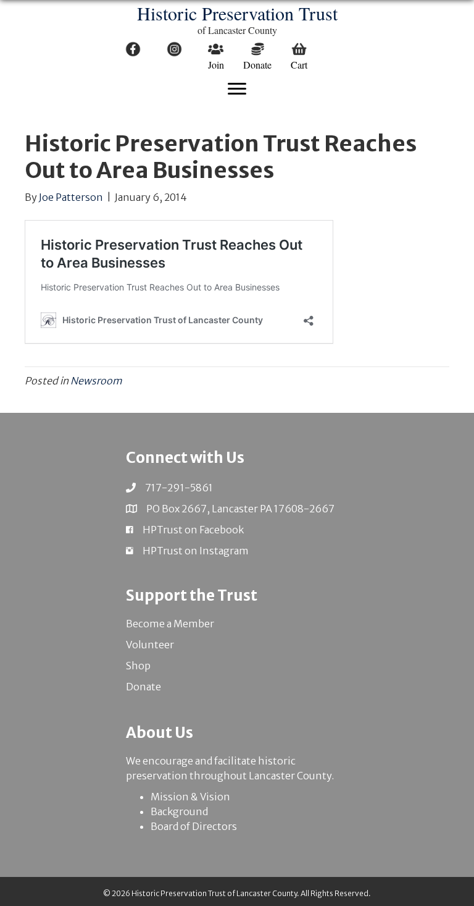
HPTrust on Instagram (196, 550)
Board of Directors (194, 826)
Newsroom (96, 381)
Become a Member (170, 623)
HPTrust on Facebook (193, 529)
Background (179, 811)
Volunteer (150, 644)
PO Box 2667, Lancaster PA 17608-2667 (240, 508)
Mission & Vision (190, 796)
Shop (138, 665)
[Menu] (237, 88)
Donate (143, 686)
